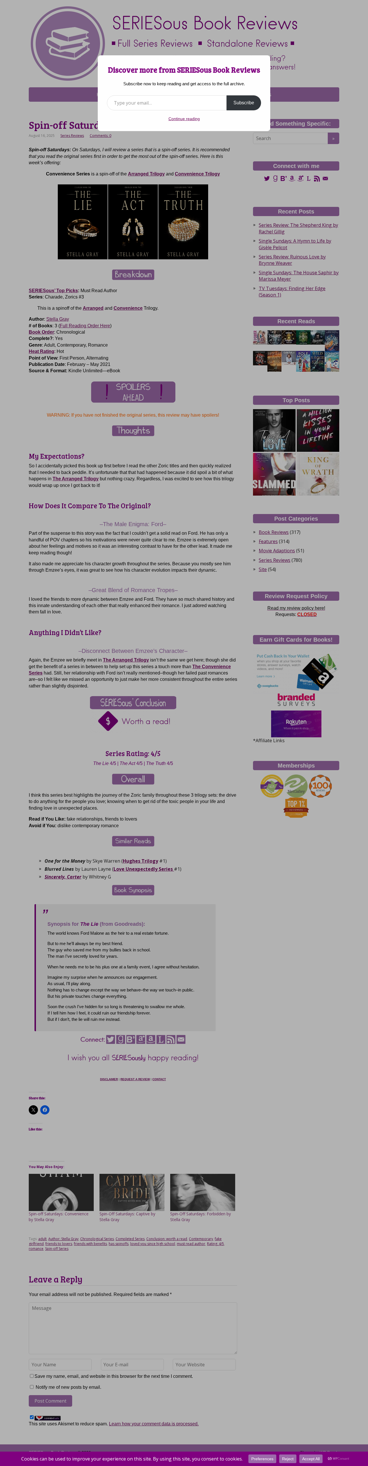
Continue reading (184, 118)
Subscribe (243, 102)
